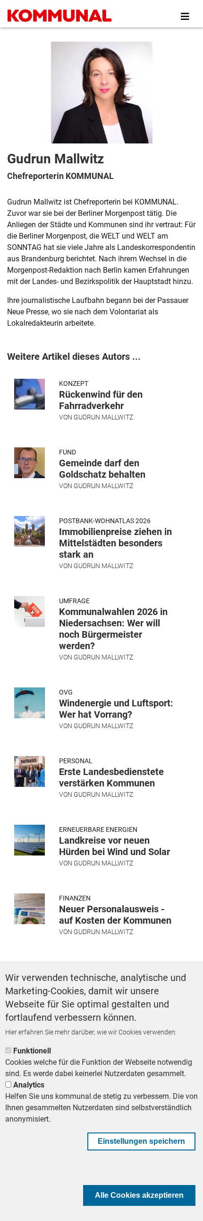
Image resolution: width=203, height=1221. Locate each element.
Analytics (28, 1084)
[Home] (59, 16)
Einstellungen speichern (141, 1141)
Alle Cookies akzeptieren (139, 1195)
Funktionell (32, 1050)
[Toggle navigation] (185, 16)
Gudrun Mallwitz (103, 417)
